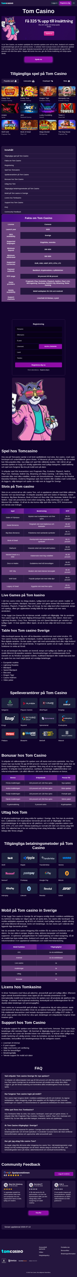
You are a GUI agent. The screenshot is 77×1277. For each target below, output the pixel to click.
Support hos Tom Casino (14, 202)
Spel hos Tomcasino (12, 170)
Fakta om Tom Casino (13, 161)
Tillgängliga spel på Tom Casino (16, 156)
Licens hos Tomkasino (13, 198)
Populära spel (9, 81)
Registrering (9, 165)
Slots (65, 81)
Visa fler (38, 1213)
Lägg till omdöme (64, 1174)
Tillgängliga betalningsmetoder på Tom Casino (22, 189)
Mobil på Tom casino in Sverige (16, 193)
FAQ (6, 207)
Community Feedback (13, 212)
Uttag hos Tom (10, 184)
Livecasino (27, 81)
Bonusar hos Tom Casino (14, 179)
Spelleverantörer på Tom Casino (17, 175)
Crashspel (46, 81)
